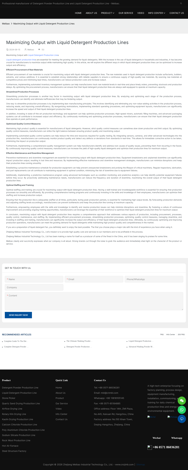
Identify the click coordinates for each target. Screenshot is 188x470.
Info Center (170, 334)
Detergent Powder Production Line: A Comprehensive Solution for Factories (79, 347)
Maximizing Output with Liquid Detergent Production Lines (43, 23)
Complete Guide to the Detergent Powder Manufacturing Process (16, 341)
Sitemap (140, 464)
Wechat (157, 438)
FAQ (162, 334)
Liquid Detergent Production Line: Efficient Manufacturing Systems (142, 341)
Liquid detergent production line (20, 59)
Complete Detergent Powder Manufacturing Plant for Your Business (17, 347)
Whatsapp (176, 438)
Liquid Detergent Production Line (43, 55)
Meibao (6, 23)
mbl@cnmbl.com (109, 392)
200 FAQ (181, 334)
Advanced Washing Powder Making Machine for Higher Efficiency (142, 347)
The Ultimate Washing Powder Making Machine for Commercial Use (79, 341)
